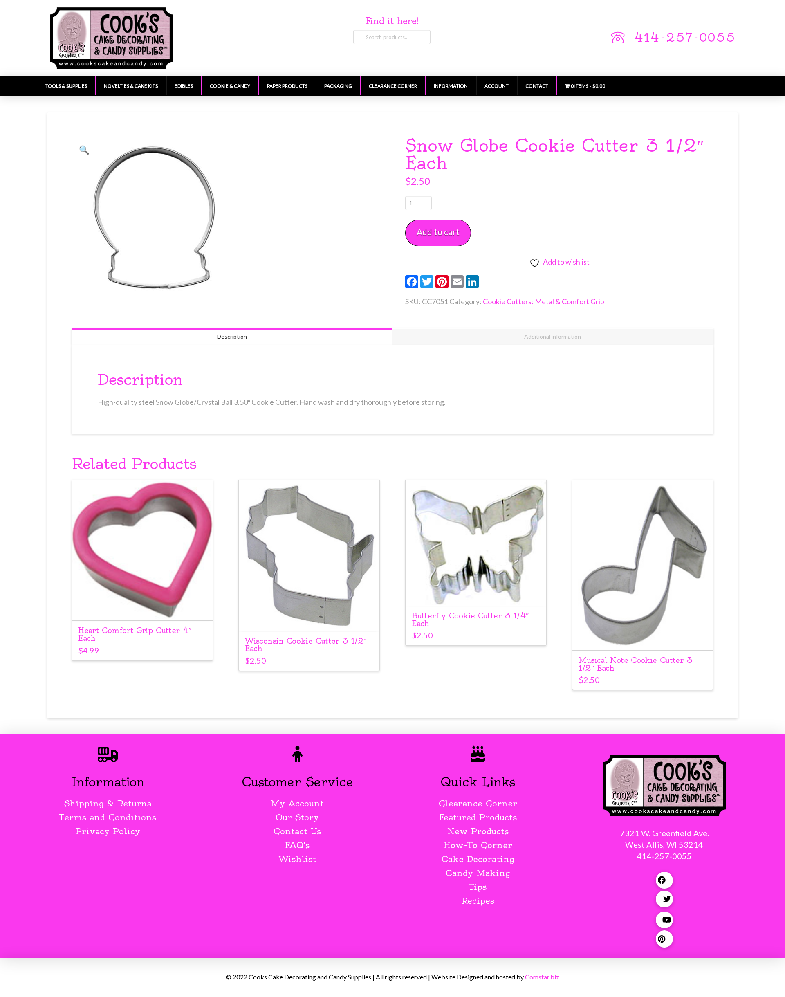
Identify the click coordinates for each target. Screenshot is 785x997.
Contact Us (297, 831)
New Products (478, 831)
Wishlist (297, 859)
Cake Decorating (478, 859)
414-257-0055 (685, 38)
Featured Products (478, 817)
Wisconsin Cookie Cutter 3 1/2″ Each (305, 644)
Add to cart (438, 232)
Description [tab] (232, 336)
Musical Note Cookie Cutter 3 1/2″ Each (635, 664)
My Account (297, 803)
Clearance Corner (478, 803)
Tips (478, 887)
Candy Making (478, 873)
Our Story (297, 817)
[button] (84, 149)
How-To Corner (478, 845)
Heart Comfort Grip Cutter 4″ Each (134, 634)
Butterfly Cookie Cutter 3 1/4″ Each (470, 619)
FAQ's (297, 845)
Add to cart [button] (142, 607)
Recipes (477, 901)
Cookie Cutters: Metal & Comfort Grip (543, 301)
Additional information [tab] (552, 336)
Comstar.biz (542, 977)
